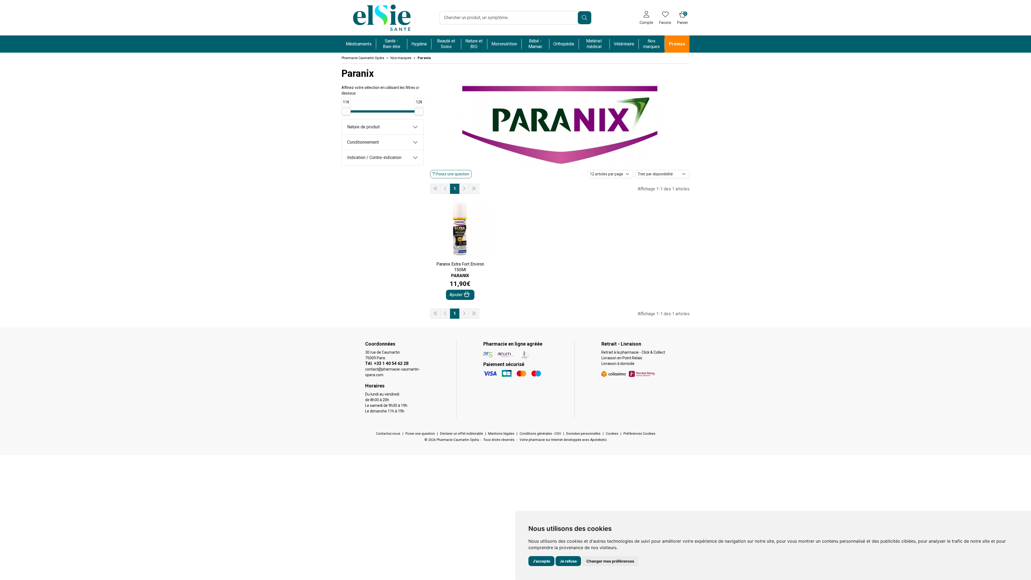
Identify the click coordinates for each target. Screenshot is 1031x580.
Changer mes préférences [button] (610, 561)
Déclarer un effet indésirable (461, 434)
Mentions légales (501, 434)
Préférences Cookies (639, 434)
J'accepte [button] (541, 561)
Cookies (612, 434)
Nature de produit (363, 126)
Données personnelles (583, 434)
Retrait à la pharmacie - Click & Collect (633, 352)
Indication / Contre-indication (374, 157)
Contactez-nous (388, 434)
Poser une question (420, 434)
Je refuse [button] (568, 561)
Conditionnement (363, 142)
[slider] (346, 111)
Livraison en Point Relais (621, 358)
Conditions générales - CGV (540, 434)
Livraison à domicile (617, 363)
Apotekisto (563, 440)
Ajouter (456, 294)
